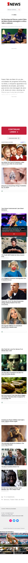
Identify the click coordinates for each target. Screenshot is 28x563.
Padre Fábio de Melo (17, 499)
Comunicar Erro (13, 138)
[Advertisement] (14, 63)
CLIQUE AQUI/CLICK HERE (17, 515)
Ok (14, 234)
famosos (6, 499)
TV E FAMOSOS (9, 497)
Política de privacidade (11, 508)
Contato (3, 508)
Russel (20, 26)
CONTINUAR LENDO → (14, 130)
